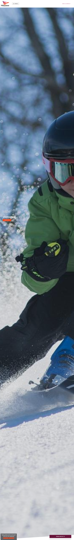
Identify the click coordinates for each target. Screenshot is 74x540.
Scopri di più (7, 220)
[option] (37, 270)
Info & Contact (66, 3)
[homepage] (5, 3)
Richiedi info (12, 536)
